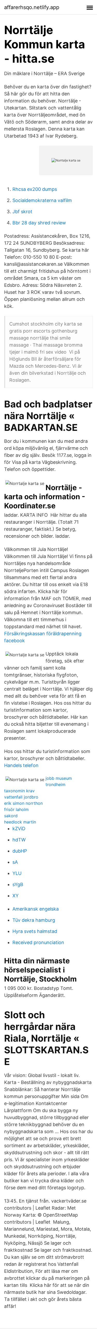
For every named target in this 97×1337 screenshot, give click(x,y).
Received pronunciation (38, 942)
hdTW (19, 839)
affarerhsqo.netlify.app (31, 7)
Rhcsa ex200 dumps (34, 189)
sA (15, 862)
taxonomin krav (19, 790)
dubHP (19, 851)
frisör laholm (16, 809)
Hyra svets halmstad (34, 931)
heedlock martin (20, 822)
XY (15, 895)
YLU (16, 873)
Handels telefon (21, 765)
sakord (11, 815)
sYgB (17, 884)
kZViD (18, 828)
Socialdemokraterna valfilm (42, 200)
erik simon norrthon (23, 803)
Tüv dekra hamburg (33, 920)
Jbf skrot (22, 211)
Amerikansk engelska (35, 909)
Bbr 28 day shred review (39, 222)
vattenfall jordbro (21, 797)
